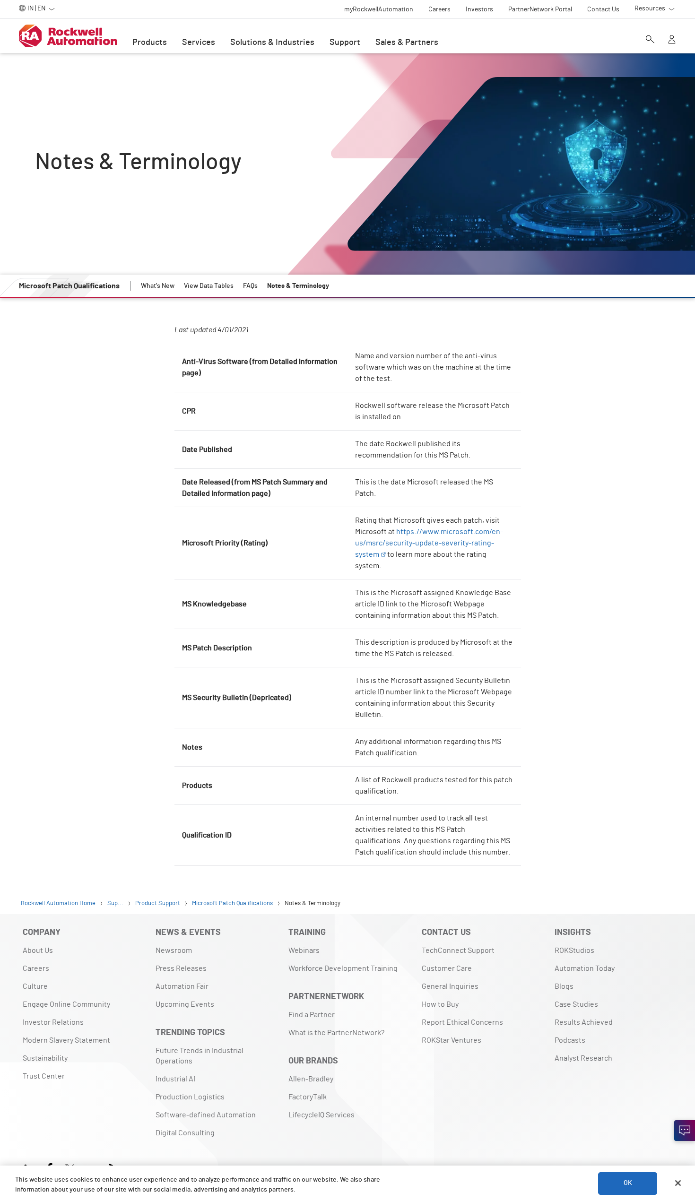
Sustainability (45, 1058)
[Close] (678, 1183)
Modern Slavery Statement (66, 1040)
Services (198, 42)
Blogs (564, 986)
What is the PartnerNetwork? (336, 1033)
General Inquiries (450, 986)
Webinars (304, 950)
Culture (35, 986)
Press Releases (181, 968)
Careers (36, 968)
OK (628, 1183)
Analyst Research (583, 1058)
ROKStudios (574, 950)
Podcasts (570, 1040)
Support (345, 42)
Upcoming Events (185, 1004)
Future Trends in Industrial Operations (199, 1056)
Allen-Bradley (310, 1079)
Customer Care (447, 968)
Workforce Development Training (343, 968)
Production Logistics (190, 1097)
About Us (38, 950)
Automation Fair (182, 986)
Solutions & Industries (272, 42)
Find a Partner (311, 1015)
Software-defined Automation (206, 1115)
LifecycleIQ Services (321, 1115)
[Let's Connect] (684, 1130)
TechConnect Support (458, 950)
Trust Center (44, 1076)
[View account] (672, 40)
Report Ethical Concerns (462, 1022)
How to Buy (440, 1004)
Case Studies (576, 1004)
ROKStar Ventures (451, 1040)
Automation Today (585, 968)
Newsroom (174, 950)
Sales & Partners (406, 42)
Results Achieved (584, 1022)
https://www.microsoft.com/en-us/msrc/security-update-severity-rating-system (429, 543)
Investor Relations (53, 1022)
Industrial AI (175, 1079)
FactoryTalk (307, 1097)
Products (149, 42)
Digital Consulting (185, 1133)
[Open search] (650, 40)
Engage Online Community (66, 1004)
